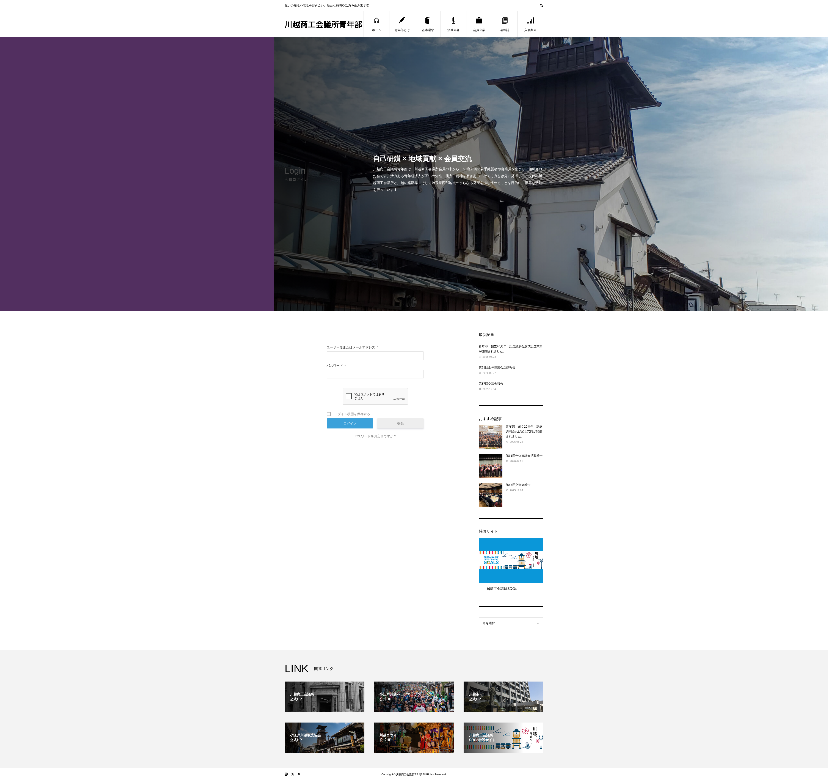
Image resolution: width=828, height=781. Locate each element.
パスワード (336, 365)
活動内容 (453, 30)
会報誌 (504, 30)
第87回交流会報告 (491, 383)
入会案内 (530, 30)
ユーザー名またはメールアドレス (352, 347)
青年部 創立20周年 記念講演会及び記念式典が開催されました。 (524, 431)
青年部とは (402, 30)
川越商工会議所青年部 (323, 24)
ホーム (376, 30)
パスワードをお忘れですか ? (375, 436)
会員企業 (479, 30)
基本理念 (428, 30)
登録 (400, 423)
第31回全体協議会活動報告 (497, 367)
